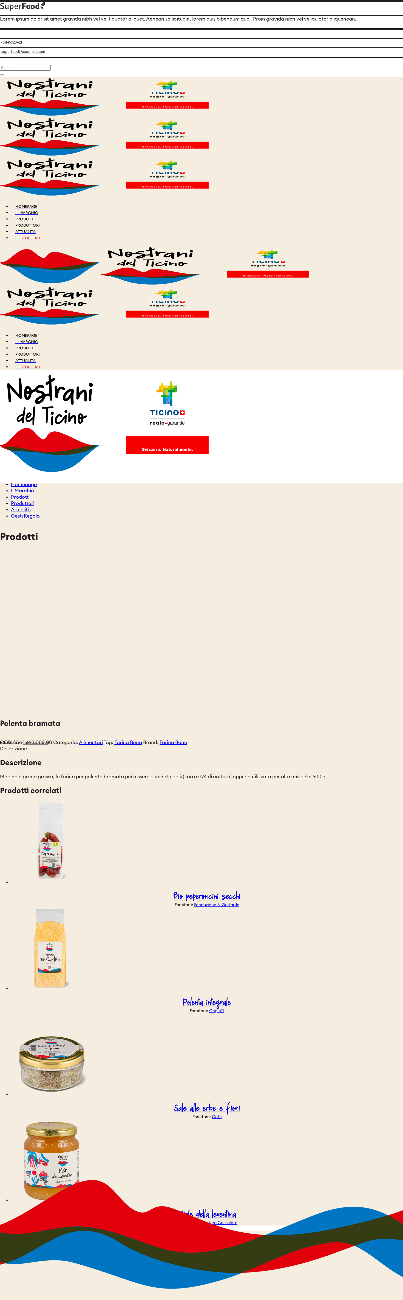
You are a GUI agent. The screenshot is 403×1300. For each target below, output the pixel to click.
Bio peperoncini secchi (207, 896)
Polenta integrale (207, 1002)
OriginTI (216, 1011)
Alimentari (91, 742)
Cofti (217, 1117)
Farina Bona (128, 742)
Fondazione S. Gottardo (216, 905)
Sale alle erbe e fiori (207, 1108)
